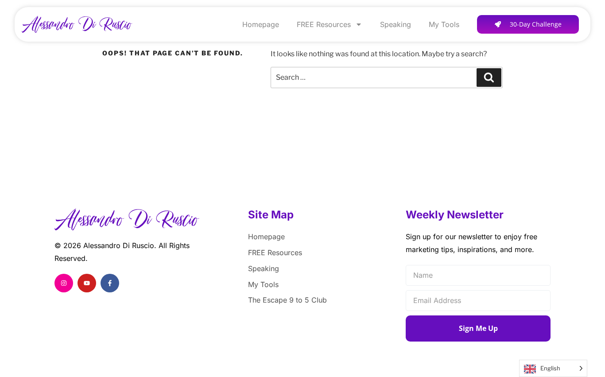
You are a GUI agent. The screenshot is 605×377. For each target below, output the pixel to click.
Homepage (260, 24)
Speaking (395, 24)
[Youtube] (87, 283)
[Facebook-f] (110, 283)
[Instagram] (63, 283)
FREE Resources (324, 24)
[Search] (489, 77)
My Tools (444, 24)
